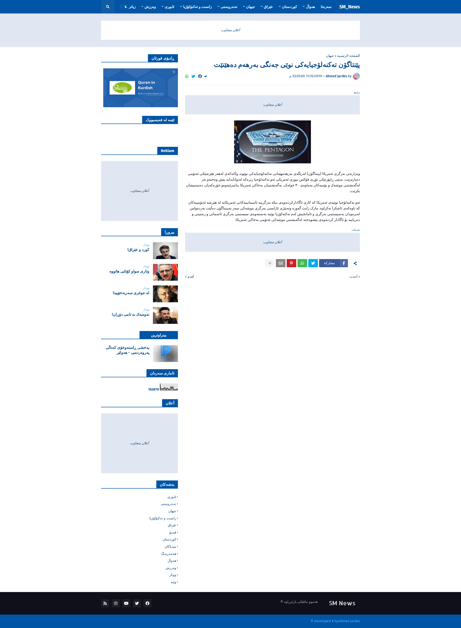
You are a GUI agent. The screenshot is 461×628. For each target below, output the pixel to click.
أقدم (191, 277)
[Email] (280, 263)
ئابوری (171, 497)
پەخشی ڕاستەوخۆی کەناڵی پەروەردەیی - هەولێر (127, 350)
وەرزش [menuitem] (150, 7)
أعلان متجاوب (230, 30)
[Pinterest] (291, 263)
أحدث (354, 277)
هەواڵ (172, 561)
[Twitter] (193, 76)
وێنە (173, 582)
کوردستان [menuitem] (289, 7)
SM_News (349, 7)
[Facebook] (200, 76)
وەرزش (170, 568)
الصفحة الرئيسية (348, 56)
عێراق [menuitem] (268, 7)
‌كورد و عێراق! (138, 249)
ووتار (172, 575)
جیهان (330, 56)
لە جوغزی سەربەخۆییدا (131, 292)
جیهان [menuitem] (250, 7)
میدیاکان (170, 547)
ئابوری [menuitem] (169, 7)
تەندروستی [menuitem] (229, 7)
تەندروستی (168, 504)
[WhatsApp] (186, 76)
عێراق (172, 525)
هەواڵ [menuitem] (310, 7)
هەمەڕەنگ (168, 554)
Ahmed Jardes (349, 621)
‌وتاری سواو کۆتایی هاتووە (129, 271)
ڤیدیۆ (172, 532)
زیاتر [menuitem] (132, 7)
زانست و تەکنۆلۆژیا (162, 518)
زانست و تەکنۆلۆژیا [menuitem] (197, 7)
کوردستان (169, 539)
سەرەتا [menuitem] (326, 7)
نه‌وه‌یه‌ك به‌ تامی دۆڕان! (130, 314)
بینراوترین (158, 335)
